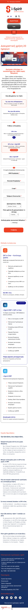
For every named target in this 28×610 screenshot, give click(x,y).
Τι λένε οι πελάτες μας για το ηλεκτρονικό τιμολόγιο (13, 563)
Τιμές (14, 26)
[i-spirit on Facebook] (2, 597)
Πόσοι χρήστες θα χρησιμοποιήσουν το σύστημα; (14, 211)
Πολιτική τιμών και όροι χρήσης (10, 566)
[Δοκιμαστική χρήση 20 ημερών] (11, 16)
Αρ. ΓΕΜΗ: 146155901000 (8, 571)
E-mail (14, 188)
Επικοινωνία (4, 581)
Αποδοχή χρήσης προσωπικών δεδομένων (13, 220)
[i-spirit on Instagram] (7, 597)
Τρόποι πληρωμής (6, 583)
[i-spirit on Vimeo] (20, 597)
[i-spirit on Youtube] (15, 597)
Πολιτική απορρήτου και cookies (10, 568)
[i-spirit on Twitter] (11, 597)
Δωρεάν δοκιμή (14, 21)
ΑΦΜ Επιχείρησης (14, 173)
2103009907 (17, 1)
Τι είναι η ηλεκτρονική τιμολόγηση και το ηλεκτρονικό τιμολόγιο (12, 559)
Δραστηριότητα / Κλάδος (14, 204)
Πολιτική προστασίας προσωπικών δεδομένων (11, 586)
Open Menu (14, 32)
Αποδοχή (14, 222)
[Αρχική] (14, 14)
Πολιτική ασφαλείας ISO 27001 (10, 589)
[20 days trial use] (8, 16)
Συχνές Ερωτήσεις (6, 578)
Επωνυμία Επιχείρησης (14, 181)
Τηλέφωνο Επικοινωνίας (14, 196)
